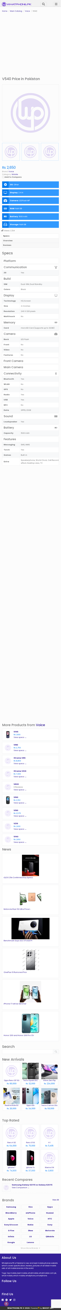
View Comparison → (20, 1187)
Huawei (50, 1213)
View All (55, 1200)
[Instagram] (14, 1300)
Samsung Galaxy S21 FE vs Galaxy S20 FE (32, 1184)
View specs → (20, 737)
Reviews (7, 245)
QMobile (50, 1236)
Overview (7, 240)
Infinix (11, 1236)
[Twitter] (10, 1300)
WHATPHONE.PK (14, 1308)
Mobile (15, 174)
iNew (30, 1230)
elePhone (30, 1213)
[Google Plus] (6, 1300)
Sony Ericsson (11, 1224)
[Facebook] (3, 1300)
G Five (11, 1230)
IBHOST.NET (48, 1308)
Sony (49, 1224)
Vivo (30, 1207)
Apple (11, 1218)
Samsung (11, 1207)
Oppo (50, 1207)
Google (11, 1242)
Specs (6, 236)
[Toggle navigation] (56, 4)
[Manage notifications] (6, 1303)
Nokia (30, 1224)
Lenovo (30, 1242)
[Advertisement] (30, 44)
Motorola (50, 1230)
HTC (50, 1218)
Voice (40, 725)
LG (30, 1236)
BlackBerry (11, 1213)
